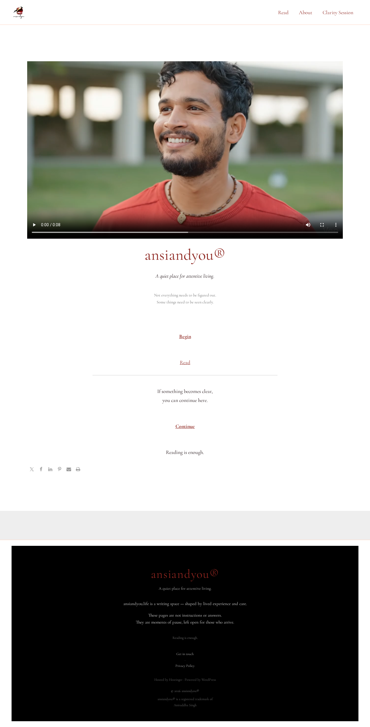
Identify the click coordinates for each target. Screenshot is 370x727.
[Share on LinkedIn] (50, 469)
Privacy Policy (185, 666)
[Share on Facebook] (41, 469)
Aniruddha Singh (185, 705)
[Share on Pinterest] (59, 469)
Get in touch (185, 654)
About (305, 12)
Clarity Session (338, 12)
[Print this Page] (78, 469)
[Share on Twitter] (31, 469)
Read (283, 12)
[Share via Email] (68, 469)
